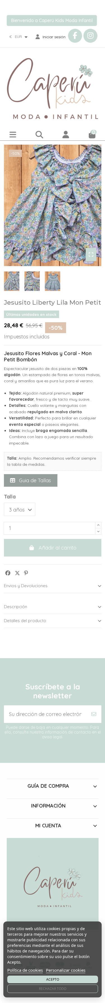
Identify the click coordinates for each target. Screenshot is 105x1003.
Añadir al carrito (57, 548)
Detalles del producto (25, 620)
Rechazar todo (52, 988)
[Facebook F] (75, 36)
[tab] (52, 586)
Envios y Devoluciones (26, 585)
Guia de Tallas (34, 480)
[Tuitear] (17, 573)
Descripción (15, 606)
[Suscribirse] (93, 714)
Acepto (52, 979)
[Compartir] (7, 573)
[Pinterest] (26, 573)
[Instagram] (90, 36)
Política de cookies (25, 970)
